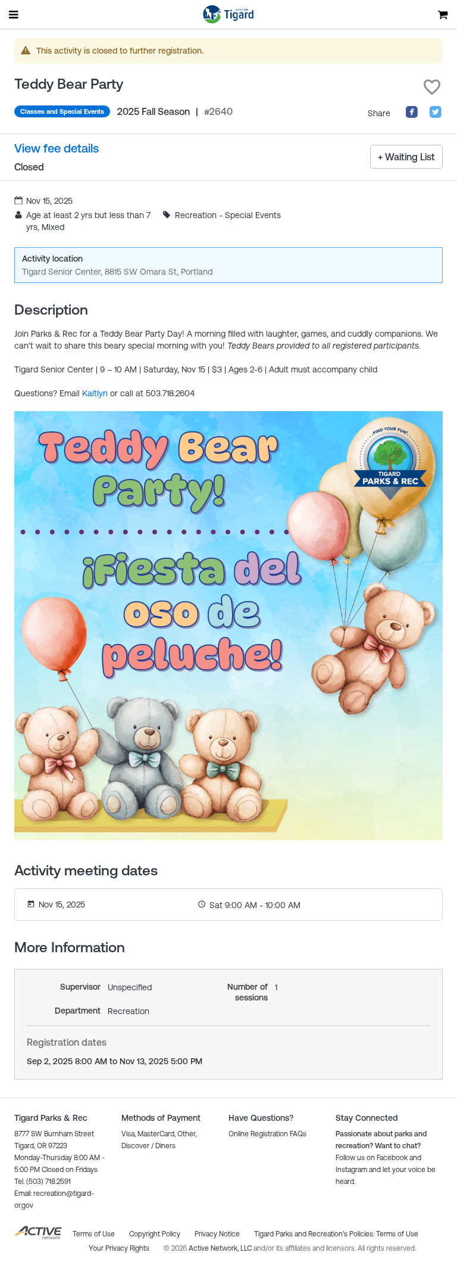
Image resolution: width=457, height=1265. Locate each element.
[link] (56, 148)
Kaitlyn (95, 393)
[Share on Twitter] (435, 115)
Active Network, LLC (221, 1248)
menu (14, 14)
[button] (432, 87)
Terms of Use (397, 1234)
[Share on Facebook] (412, 115)
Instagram (351, 1169)
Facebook (392, 1158)
